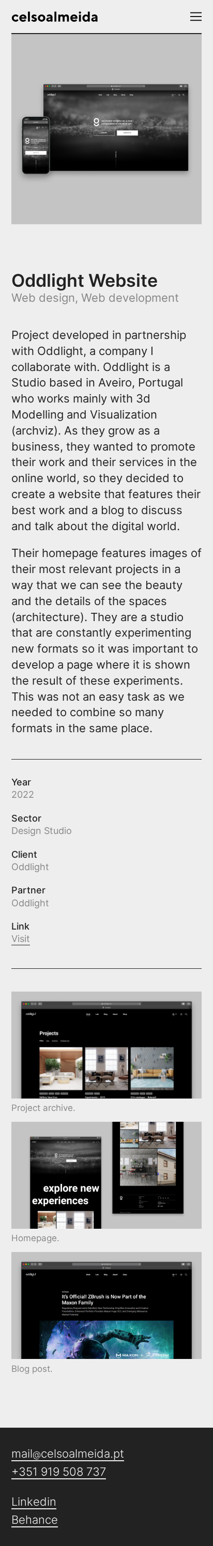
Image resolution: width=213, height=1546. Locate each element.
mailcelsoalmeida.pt (67, 1453)
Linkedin (33, 1501)
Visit (20, 938)
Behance (34, 1519)
